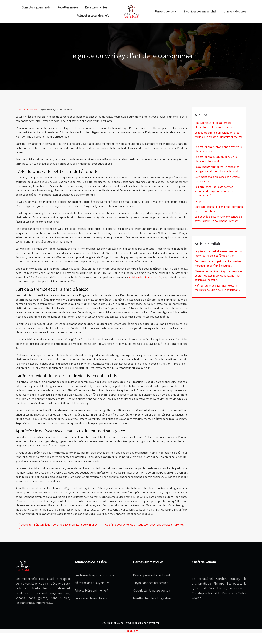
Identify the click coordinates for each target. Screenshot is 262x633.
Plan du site (131, 631)
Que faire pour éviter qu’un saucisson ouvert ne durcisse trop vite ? (144, 524)
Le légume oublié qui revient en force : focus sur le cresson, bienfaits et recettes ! (219, 137)
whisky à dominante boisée (145, 277)
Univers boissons (165, 11)
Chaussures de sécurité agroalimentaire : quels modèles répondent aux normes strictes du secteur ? (219, 275)
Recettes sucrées (96, 7)
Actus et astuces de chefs (93, 15)
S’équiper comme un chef (200, 11)
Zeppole (200, 201)
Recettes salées (68, 7)
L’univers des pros (234, 11)
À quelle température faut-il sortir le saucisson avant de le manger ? (59, 527)
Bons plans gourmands (36, 7)
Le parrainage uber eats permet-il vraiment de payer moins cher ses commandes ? (215, 191)
